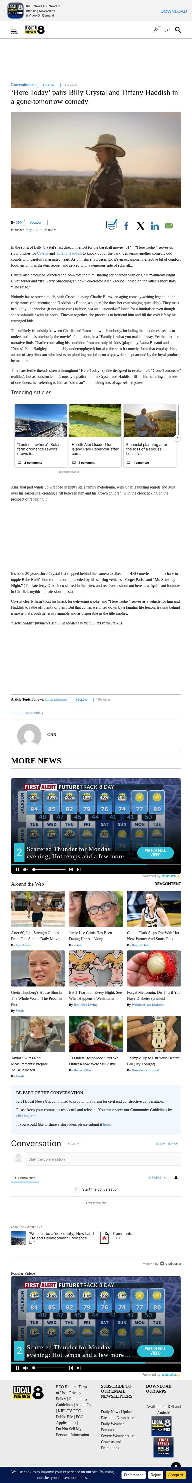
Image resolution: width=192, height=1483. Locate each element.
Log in (160, 1143)
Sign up (173, 1143)
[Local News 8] (41, 30)
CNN (19, 222)
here (106, 1124)
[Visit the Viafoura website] (170, 1263)
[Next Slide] (177, 438)
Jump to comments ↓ (27, 712)
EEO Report (66, 1387)
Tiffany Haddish (69, 253)
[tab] (25, 1178)
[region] (96, 1203)
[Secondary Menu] (17, 30)
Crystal (43, 253)
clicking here (26, 1116)
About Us (83, 1405)
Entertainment (56, 699)
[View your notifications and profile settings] (176, 1178)
